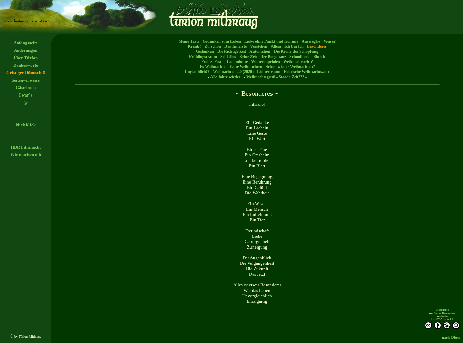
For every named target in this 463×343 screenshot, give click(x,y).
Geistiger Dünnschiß (25, 72)
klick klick (26, 124)
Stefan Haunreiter (444, 313)
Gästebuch (26, 87)
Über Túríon (26, 57)
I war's (25, 95)
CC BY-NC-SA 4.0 (442, 319)
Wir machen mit (25, 154)
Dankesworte (25, 65)
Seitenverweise (26, 80)
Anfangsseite (26, 42)
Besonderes (442, 310)
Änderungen (25, 50)
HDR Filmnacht (26, 147)
